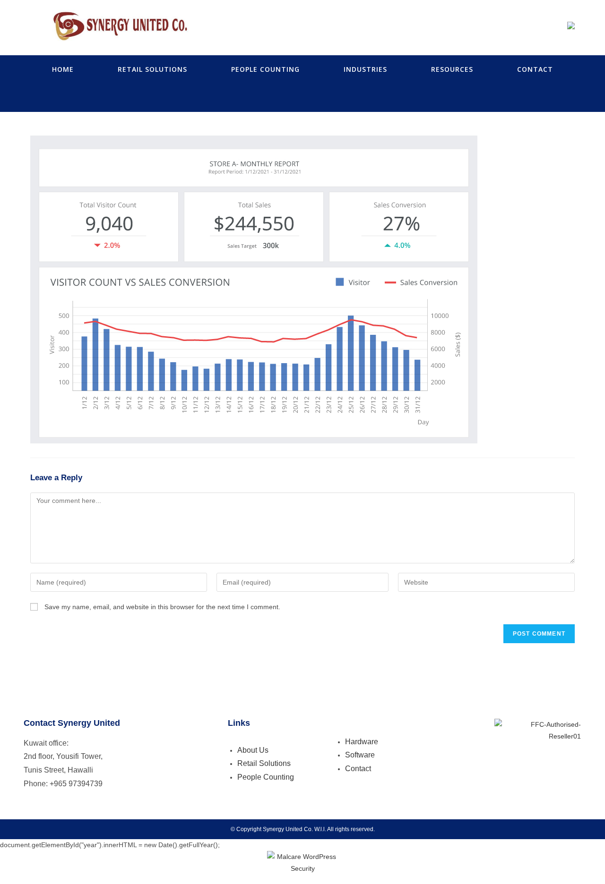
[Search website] (302, 98)
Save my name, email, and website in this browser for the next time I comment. (162, 607)
